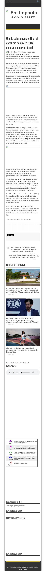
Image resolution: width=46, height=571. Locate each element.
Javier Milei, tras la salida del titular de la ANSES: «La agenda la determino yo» (21, 256)
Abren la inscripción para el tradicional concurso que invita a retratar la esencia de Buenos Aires (22, 350)
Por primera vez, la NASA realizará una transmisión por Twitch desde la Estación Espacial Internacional (23, 248)
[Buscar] (38, 1)
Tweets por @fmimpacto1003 (15, 506)
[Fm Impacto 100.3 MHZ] (23, 18)
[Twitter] (24, 5)
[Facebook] (21, 5)
